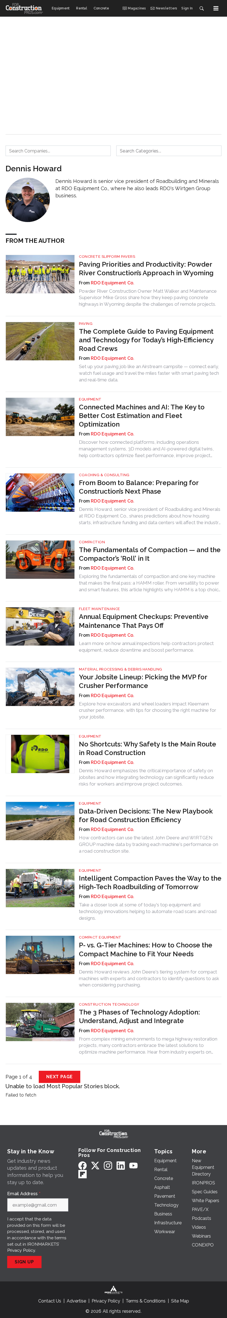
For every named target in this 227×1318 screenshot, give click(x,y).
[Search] (201, 8)
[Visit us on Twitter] (95, 1165)
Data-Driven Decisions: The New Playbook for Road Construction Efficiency (146, 815)
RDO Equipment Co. (112, 282)
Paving (85, 324)
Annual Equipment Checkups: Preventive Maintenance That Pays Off (143, 621)
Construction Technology (109, 1004)
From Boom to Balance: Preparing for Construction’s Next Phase (138, 487)
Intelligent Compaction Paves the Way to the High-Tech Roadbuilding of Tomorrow (150, 882)
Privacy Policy (21, 1250)
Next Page (59, 1076)
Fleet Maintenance (99, 609)
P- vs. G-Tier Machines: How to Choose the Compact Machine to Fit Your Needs (145, 949)
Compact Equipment (100, 937)
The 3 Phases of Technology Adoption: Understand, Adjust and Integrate (139, 1016)
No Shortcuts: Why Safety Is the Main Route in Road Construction (147, 748)
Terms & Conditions (146, 1301)
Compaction (92, 542)
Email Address (23, 1194)
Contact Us (49, 1301)
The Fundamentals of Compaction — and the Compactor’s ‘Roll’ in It (150, 554)
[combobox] (58, 151)
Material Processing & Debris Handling (120, 669)
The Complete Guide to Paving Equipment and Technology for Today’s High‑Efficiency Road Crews (146, 340)
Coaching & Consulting (104, 475)
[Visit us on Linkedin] (121, 1165)
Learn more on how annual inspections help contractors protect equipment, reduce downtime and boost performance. (146, 647)
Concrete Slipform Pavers (107, 256)
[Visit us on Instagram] (108, 1165)
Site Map (180, 1301)
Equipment (90, 399)
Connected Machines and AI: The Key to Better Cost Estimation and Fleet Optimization (142, 415)
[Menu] (215, 8)
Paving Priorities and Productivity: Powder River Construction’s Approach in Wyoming (146, 268)
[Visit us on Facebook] (82, 1165)
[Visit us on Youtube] (133, 1165)
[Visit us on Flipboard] (82, 1174)
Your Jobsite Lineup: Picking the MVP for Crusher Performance (143, 681)
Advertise (76, 1301)
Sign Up (24, 1262)
